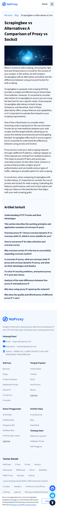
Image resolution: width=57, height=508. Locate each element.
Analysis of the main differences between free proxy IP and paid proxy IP (25, 282)
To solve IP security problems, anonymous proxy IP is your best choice (27, 273)
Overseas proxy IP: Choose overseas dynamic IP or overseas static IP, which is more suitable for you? (28, 234)
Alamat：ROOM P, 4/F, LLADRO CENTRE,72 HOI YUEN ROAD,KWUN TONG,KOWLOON (27, 353)
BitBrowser (20, 470)
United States (35, 369)
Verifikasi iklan (8, 420)
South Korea (35, 384)
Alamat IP (7, 390)
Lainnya (33, 395)
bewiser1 (17, 486)
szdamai (17, 492)
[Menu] (52, 4)
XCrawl (27, 464)
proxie (46, 125)
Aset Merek (34, 425)
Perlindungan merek (11, 435)
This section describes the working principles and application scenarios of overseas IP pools (27, 226)
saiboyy (37, 464)
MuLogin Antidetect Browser (36, 492)
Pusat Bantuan (36, 414)
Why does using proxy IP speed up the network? (27, 289)
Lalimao (31, 475)
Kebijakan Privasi (37, 441)
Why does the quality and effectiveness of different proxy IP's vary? (28, 296)
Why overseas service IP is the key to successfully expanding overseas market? (27, 252)
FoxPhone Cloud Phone (35, 486)
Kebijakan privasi (16, 505)
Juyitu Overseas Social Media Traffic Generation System (25, 481)
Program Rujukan (10, 379)
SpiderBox (43, 470)
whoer (32, 470)
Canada (33, 374)
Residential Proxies (10, 384)
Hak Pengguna (36, 446)
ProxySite (7, 400)
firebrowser (7, 470)
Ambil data (7, 414)
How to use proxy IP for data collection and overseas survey (24, 243)
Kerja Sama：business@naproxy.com (21, 346)
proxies (22, 143)
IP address (27, 152)
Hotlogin (20, 475)
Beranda (8, 15)
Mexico (33, 390)
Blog (17, 15)
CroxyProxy (7, 395)
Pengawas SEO (9, 425)
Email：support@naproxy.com (18, 341)
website (13, 95)
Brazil (32, 379)
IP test (17, 464)
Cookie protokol (30, 505)
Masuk (45, 4)
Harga (5, 374)
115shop (6, 492)
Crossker (6, 486)
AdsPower (7, 464)
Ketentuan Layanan (38, 436)
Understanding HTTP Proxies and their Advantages (22, 217)
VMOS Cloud (8, 475)
